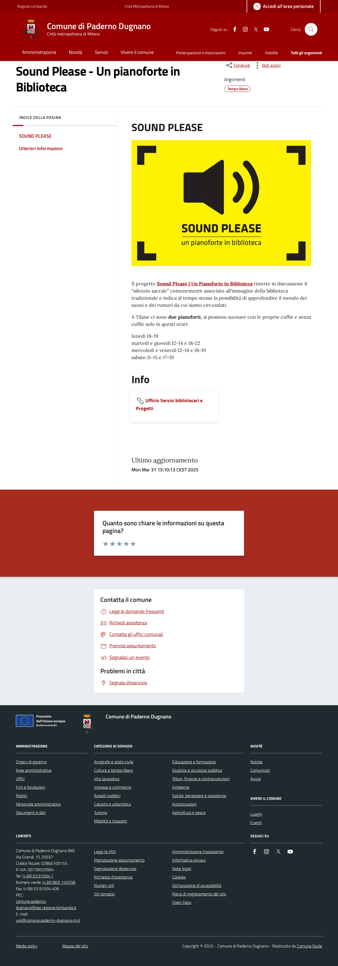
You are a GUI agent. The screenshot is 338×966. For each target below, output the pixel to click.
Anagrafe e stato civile (113, 762)
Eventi (256, 822)
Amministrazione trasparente (197, 851)
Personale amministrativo (38, 804)
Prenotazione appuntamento (119, 860)
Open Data (181, 902)
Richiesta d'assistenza (113, 877)
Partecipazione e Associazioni (201, 53)
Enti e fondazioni (30, 787)
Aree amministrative (33, 770)
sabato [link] (139, 357)
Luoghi (256, 814)
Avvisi (255, 778)
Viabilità (271, 53)
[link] (139, 357)
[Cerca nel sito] (311, 29)
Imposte (245, 53)
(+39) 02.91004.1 (37, 876)
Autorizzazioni (184, 804)
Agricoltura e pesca (188, 812)
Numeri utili (104, 885)
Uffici (20, 778)
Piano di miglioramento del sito (199, 894)
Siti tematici (104, 894)
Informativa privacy (189, 860)
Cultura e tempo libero (113, 770)
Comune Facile (309, 946)
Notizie (256, 762)
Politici (21, 795)
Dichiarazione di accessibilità (196, 885)
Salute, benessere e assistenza (199, 795)
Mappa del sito (75, 946)
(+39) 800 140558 (59, 882)
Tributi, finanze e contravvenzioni (200, 778)
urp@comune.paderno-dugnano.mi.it (48, 920)
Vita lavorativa (106, 778)
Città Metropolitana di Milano (147, 6)
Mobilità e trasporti (110, 821)
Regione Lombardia (32, 6)
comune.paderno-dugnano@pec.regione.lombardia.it (46, 904)
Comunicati (260, 770)
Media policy (26, 946)
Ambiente (180, 787)
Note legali (181, 868)
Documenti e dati (31, 812)
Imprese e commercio (112, 787)
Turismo (100, 812)
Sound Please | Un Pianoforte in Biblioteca (204, 284)
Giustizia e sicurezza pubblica (197, 770)
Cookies (179, 877)
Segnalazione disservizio (115, 868)
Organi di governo (31, 762)
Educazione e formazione (194, 762)
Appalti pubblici (107, 795)
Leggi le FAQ (105, 851)
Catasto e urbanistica (112, 804)
